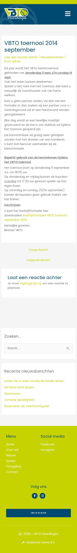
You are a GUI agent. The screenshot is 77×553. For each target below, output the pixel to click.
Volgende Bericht (38, 260)
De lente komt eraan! (19, 387)
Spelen (11, 461)
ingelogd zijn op (31, 283)
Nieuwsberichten (52, 57)
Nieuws (11, 455)
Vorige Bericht (38, 250)
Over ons (12, 450)
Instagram (48, 450)
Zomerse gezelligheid (19, 400)
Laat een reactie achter (21, 57)
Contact (12, 472)
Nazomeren (12, 394)
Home (10, 444)
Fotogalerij (13, 466)
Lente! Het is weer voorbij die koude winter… (35, 381)
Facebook (47, 444)
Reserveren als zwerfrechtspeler (26, 406)
